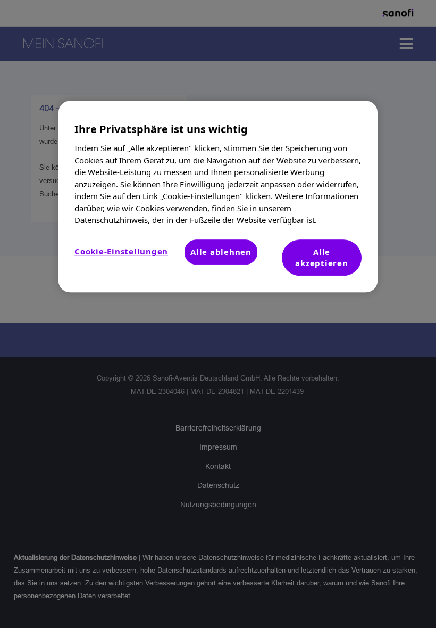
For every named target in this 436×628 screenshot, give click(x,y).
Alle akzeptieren (321, 257)
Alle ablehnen (220, 251)
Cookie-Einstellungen (121, 251)
